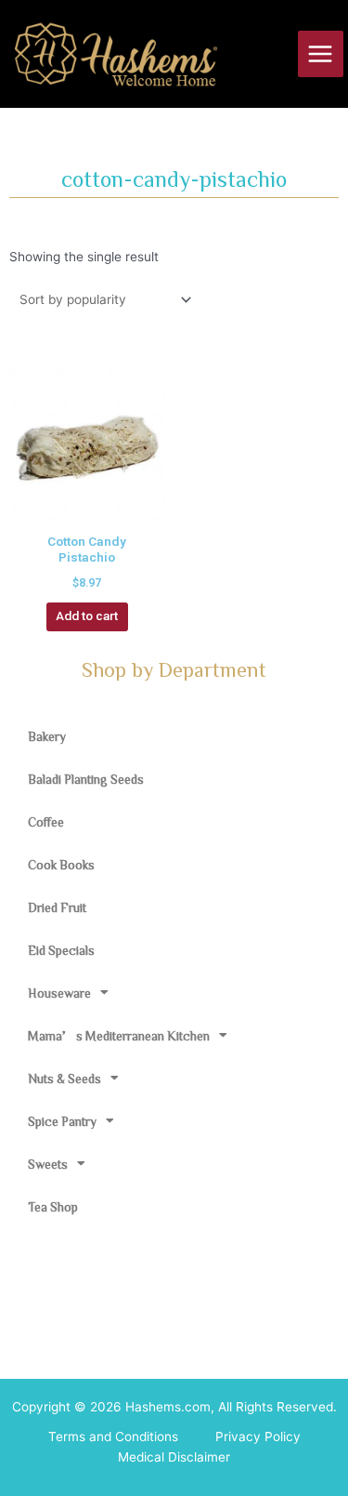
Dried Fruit (57, 907)
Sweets (48, 1164)
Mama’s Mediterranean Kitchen (119, 1035)
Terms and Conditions (113, 1436)
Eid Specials (61, 950)
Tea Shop (53, 1206)
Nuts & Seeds (64, 1078)
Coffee (46, 821)
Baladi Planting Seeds (86, 779)
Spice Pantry (62, 1121)
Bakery (47, 736)
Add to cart (87, 615)
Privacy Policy (258, 1436)
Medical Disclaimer (174, 1457)
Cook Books (61, 864)
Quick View (87, 506)
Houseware (59, 993)
